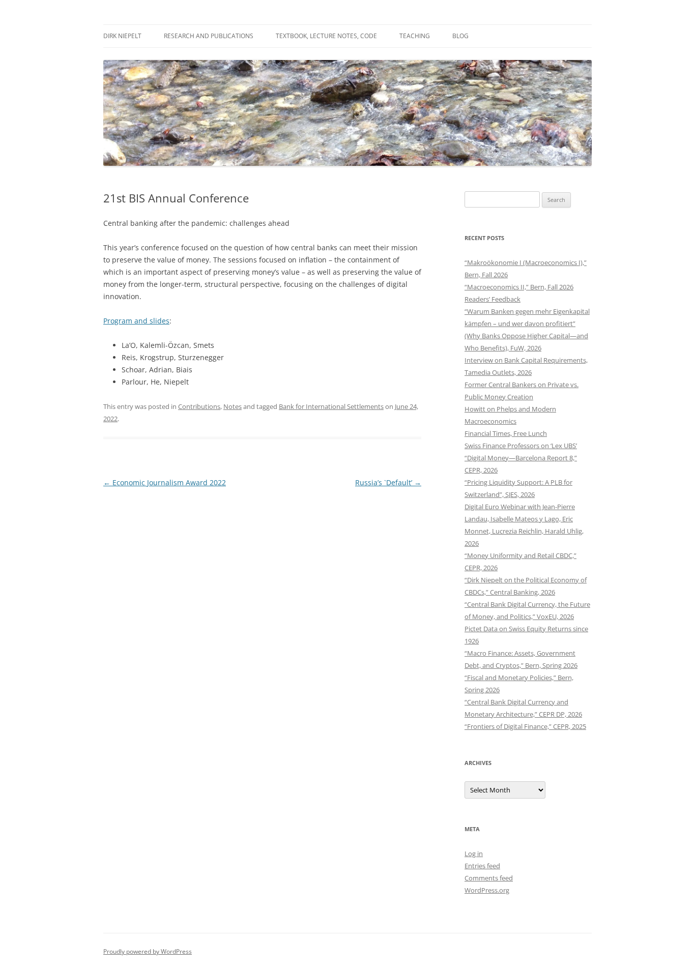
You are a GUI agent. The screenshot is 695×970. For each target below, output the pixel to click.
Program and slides (136, 321)
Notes (232, 406)
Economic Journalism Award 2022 (164, 482)
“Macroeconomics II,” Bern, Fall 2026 (519, 286)
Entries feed (482, 865)
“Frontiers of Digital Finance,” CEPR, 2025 (525, 726)
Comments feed (489, 878)
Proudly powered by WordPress (147, 951)
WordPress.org (487, 890)
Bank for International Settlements (331, 406)
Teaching (414, 36)
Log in (474, 853)
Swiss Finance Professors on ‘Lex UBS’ (521, 445)
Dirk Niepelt (122, 36)
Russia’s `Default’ (388, 482)
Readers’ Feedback (492, 299)
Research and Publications (208, 36)
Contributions (199, 406)
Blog (460, 36)
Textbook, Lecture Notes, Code (326, 36)
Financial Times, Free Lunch (506, 433)
